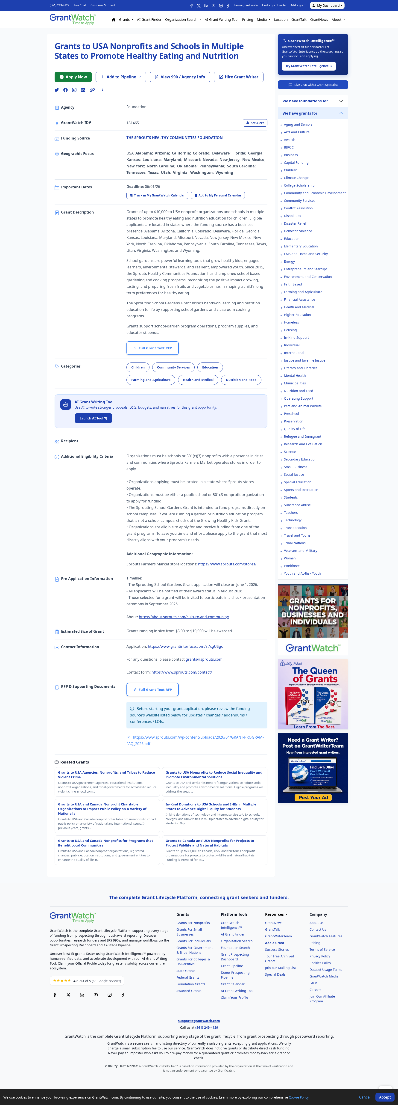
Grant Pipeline (232, 966)
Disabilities (292, 216)
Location (281, 19)
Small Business (295, 467)
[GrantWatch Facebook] (191, 5)
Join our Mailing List (280, 967)
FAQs (313, 983)
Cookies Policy (320, 963)
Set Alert (257, 123)
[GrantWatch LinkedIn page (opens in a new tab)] (82, 994)
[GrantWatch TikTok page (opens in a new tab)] (123, 994)
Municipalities (295, 383)
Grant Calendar (233, 984)
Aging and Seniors (298, 124)
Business (291, 155)
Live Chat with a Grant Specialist (316, 85)
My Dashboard (328, 5)
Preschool (291, 413)
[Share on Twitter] (57, 90)
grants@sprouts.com (204, 659)
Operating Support (298, 398)
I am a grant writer (246, 5)
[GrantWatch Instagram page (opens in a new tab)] (110, 994)
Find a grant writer (274, 5)
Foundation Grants (190, 984)
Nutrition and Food (241, 379)
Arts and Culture (297, 132)
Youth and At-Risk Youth (302, 573)
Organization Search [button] (181, 19)
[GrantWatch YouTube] (213, 5)
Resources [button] (275, 914)
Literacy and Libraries (300, 368)
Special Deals (275, 974)
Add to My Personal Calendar (220, 195)
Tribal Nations (295, 543)
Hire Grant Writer (241, 77)
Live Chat (80, 5)
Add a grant (298, 5)
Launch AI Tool (91, 418)
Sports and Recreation (301, 489)
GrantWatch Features (326, 936)
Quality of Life (294, 429)
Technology (292, 520)
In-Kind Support (296, 337)
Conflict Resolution (298, 208)
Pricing (247, 19)
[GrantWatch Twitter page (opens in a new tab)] (68, 994)
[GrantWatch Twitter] (199, 5)
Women (290, 558)
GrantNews (319, 19)
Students (291, 497)
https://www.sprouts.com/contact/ (182, 672)
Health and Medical (198, 379)
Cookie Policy (299, 1097)
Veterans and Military (300, 550)
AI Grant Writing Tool (221, 19)
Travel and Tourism (298, 535)
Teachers (291, 512)
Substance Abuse (297, 505)
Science (290, 451)
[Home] (113, 19)
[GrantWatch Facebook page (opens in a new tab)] (55, 994)
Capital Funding (296, 162)
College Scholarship (299, 185)
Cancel (365, 1097)
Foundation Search (235, 947)
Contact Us (318, 929)
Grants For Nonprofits (193, 923)
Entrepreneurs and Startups (306, 269)
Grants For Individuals (193, 941)
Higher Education (297, 314)
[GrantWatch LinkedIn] (206, 5)
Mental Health (295, 375)
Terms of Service (322, 949)
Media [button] (262, 19)
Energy (289, 261)
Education (210, 367)
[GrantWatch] (73, 19)
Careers (316, 989)
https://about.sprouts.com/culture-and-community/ (184, 616)
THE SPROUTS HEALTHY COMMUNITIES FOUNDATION (174, 137)
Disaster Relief (295, 223)
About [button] (337, 19)
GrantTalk (299, 19)
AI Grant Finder (149, 19)
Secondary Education (300, 459)
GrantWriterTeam (278, 936)
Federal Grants (187, 977)
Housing (290, 330)
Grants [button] (125, 19)
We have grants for (300, 113)
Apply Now (76, 77)
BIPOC (289, 147)
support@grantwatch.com (199, 1021)
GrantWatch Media (324, 976)
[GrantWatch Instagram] (221, 5)
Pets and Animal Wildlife (303, 406)
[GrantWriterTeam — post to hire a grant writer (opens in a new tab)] (313, 768)
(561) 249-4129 (59, 5)
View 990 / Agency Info (183, 77)
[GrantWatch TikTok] (228, 5)
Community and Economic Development (315, 193)
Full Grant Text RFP (155, 348)
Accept (385, 1097)
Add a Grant (274, 943)
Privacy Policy (320, 956)
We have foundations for (305, 101)
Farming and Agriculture (150, 379)
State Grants (186, 970)
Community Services (173, 367)
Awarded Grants (189, 991)
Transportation (295, 528)
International (294, 353)
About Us (317, 923)
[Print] (104, 90)
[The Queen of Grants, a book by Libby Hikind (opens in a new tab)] (313, 694)
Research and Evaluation (303, 444)
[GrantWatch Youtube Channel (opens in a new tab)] (96, 994)
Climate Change (296, 177)
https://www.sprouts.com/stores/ (227, 564)
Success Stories (277, 949)
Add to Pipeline (121, 77)
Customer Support (103, 5)
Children (138, 367)
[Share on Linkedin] (83, 90)
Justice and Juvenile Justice (304, 360)
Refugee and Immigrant (302, 436)
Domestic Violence (298, 231)
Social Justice (294, 474)
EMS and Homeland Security (306, 254)
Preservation (293, 421)
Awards (290, 139)
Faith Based (293, 284)
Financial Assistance (299, 299)
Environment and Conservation (308, 276)
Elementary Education (301, 246)
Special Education (297, 482)
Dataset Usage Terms (326, 969)
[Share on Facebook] (65, 90)
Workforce (292, 566)
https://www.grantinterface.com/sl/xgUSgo (185, 646)
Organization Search (237, 941)
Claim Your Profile (234, 997)
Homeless (291, 322)
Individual (292, 345)
